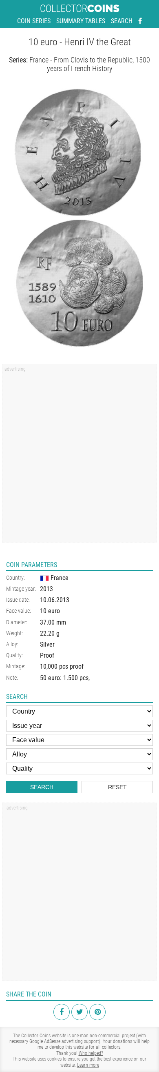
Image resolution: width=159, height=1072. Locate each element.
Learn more (88, 1065)
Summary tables (80, 21)
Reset (117, 787)
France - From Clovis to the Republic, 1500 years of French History (89, 64)
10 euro (50, 611)
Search (121, 21)
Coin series (34, 21)
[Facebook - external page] (140, 21)
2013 (46, 589)
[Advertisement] (79, 456)
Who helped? (91, 1053)
